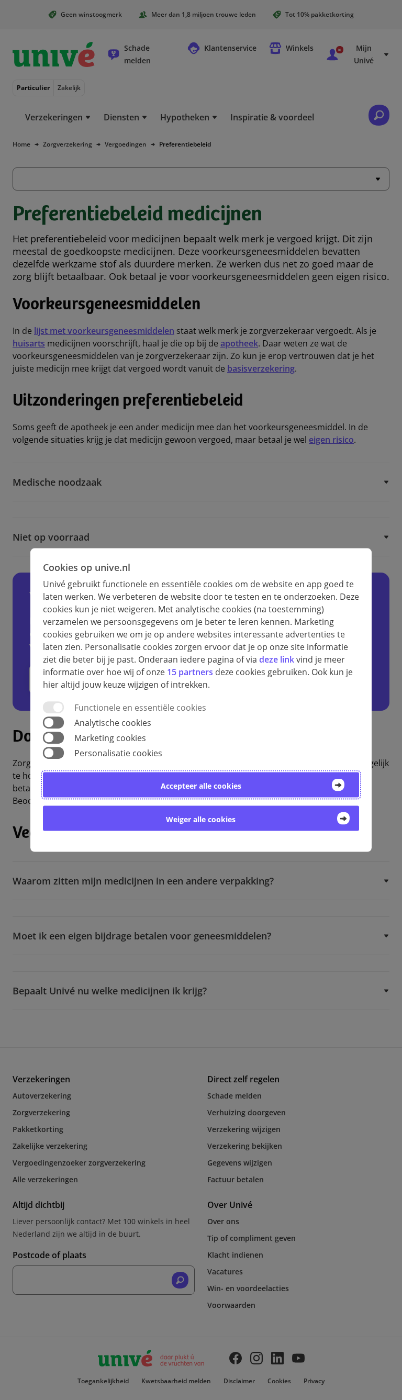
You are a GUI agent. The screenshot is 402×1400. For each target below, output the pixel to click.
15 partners (190, 671)
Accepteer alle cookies (201, 786)
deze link (276, 659)
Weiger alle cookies (201, 819)
